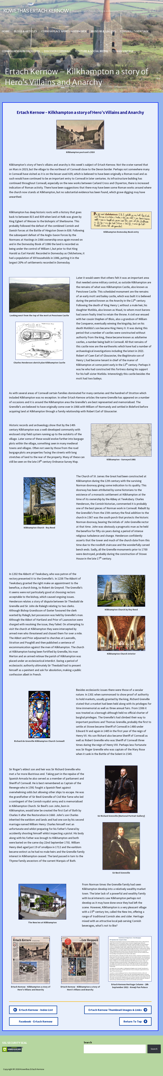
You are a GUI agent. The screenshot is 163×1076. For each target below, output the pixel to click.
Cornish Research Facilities (21, 51)
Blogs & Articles (25, 31)
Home (6, 31)
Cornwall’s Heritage (134, 31)
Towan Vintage (123, 51)
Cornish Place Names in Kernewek (64, 31)
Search (88, 1042)
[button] (33, 1010)
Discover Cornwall (57, 51)
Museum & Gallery (103, 31)
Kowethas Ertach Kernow (36, 10)
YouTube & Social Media (91, 51)
